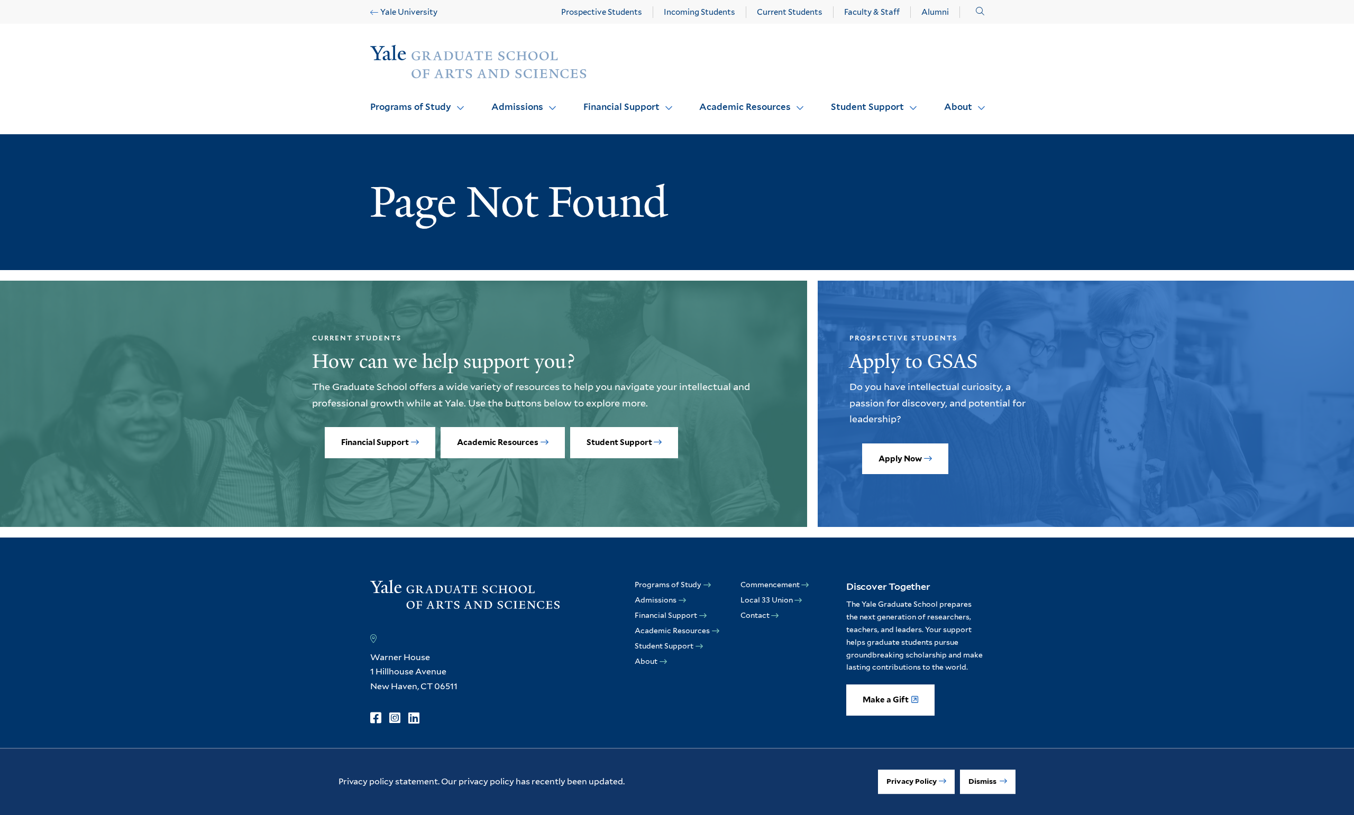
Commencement (770, 584)
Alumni (935, 12)
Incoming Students (699, 12)
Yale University (408, 12)
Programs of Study (410, 106)
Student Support (867, 106)
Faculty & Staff (872, 12)
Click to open (456, 101)
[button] (980, 11)
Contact (755, 615)
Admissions (517, 106)
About (958, 106)
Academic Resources (745, 106)
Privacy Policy (911, 781)
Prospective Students (601, 12)
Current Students (789, 12)
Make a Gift (886, 700)
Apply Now (900, 459)
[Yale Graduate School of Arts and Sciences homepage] (478, 63)
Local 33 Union (766, 600)
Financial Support (621, 106)
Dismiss (983, 781)
